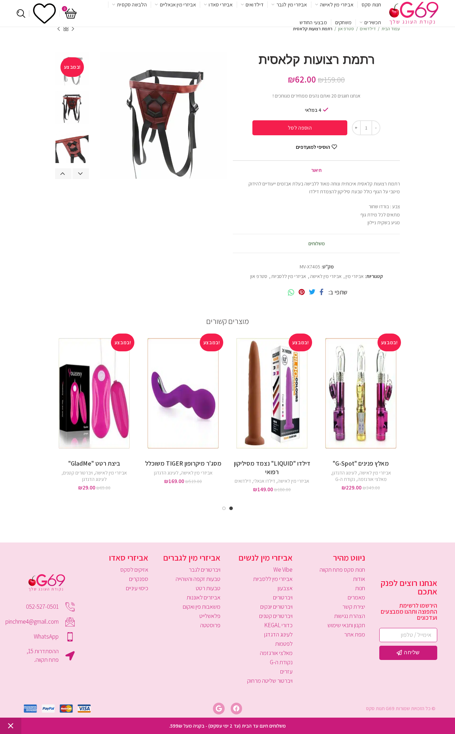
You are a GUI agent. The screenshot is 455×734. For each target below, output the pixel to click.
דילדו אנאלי (264, 481)
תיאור (316, 170)
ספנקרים (138, 579)
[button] (323, 359)
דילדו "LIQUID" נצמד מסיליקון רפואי (272, 467)
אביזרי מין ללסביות (288, 276)
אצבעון (285, 588)
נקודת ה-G (345, 479)
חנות (360, 588)
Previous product (72, 28)
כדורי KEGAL (278, 625)
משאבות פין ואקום (201, 606)
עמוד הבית (390, 29)
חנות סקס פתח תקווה (342, 569)
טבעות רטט (208, 588)
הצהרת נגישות (349, 616)
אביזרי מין (355, 276)
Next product (58, 28)
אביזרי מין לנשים (266, 557)
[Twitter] (312, 292)
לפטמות (284, 644)
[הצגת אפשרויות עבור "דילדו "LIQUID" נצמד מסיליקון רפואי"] (234, 359)
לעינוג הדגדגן (344, 473)
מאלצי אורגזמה (372, 479)
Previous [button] (63, 173)
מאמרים (356, 597)
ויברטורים (283, 597)
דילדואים (243, 481)
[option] (72, 107)
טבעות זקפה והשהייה (198, 579)
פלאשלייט (209, 616)
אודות (359, 579)
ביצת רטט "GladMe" (94, 463)
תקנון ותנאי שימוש (346, 625)
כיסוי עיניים (137, 588)
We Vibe (283, 569)
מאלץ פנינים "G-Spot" (361, 463)
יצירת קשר (353, 606)
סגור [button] (10, 726)
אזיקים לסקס (134, 569)
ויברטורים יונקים (276, 606)
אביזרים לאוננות (203, 597)
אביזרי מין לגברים (191, 557)
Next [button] (81, 173)
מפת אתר (354, 634)
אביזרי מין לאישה (326, 276)
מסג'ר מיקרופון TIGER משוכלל (183, 463)
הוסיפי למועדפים (313, 147)
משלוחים (316, 243)
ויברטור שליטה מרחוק (270, 681)
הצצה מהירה (323, 375)
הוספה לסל (300, 127)
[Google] (218, 708)
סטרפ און (258, 276)
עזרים (286, 671)
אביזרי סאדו (128, 557)
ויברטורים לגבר (204, 569)
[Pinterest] (301, 292)
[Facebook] (321, 292)
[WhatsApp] (291, 292)
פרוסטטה (210, 625)
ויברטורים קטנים (78, 473)
